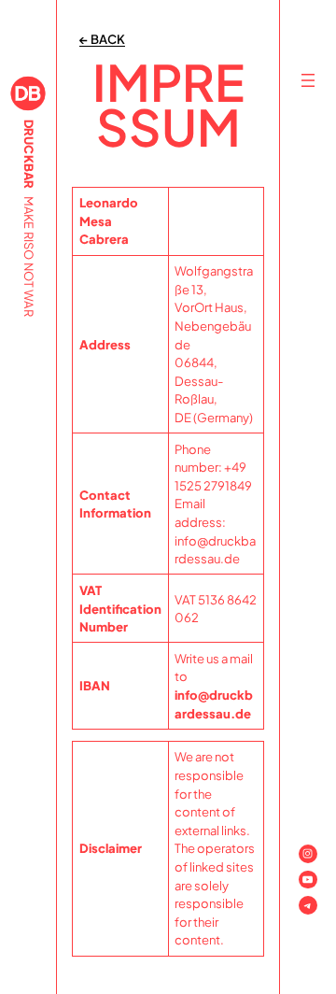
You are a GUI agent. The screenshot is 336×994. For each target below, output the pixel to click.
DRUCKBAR (28, 154)
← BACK (102, 39)
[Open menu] (308, 80)
